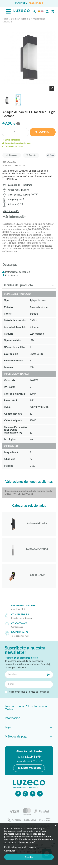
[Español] (39, 11)
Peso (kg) (8, 466)
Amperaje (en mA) (13, 414)
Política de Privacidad (38, 692)
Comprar (44, 132)
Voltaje (7, 407)
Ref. (4, 162)
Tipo (6, 300)
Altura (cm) (13, 204)
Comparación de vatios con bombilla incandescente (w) (15, 430)
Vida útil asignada (13, 420)
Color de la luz (11, 354)
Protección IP (11, 400)
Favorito (32, 155)
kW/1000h (9, 387)
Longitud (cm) (15, 199)
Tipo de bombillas (12, 340)
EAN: (5, 165)
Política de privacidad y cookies (20, 847)
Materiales (9, 307)
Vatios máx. (13, 190)
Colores (7, 314)
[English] (42, 11)
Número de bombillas (14, 347)
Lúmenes (8, 367)
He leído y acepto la (28, 692)
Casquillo (12, 185)
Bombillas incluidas (13, 360)
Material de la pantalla (14, 320)
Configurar (9, 850)
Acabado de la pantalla (15, 327)
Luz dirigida (9, 439)
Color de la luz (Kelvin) (19, 195)
